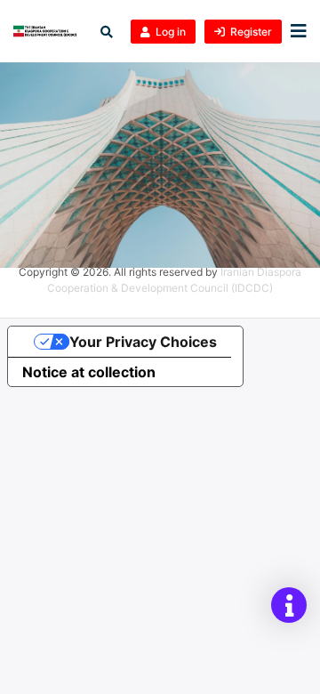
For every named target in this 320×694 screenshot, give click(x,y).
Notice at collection (89, 372)
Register (251, 31)
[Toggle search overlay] (106, 31)
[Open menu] (294, 31)
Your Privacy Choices (143, 342)
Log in (171, 31)
